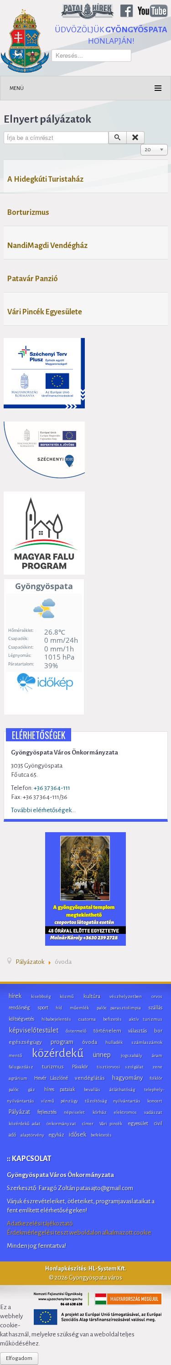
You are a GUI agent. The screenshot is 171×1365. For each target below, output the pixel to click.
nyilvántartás (126, 1100)
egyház (56, 1134)
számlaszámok (146, 1042)
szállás (155, 1007)
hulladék (114, 1042)
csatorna (87, 1019)
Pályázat (19, 1112)
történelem (107, 1031)
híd (59, 1007)
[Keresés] (118, 137)
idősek (77, 1134)
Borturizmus (28, 212)
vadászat (153, 1112)
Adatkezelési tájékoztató (40, 1223)
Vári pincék (110, 1123)
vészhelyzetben (125, 996)
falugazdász (21, 1066)
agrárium (18, 1078)
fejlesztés (47, 1112)
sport (43, 1007)
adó (12, 1134)
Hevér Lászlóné (50, 1078)
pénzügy (69, 1100)
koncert (154, 1100)
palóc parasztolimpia (119, 1007)
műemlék (79, 1007)
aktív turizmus (145, 1019)
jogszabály (131, 1055)
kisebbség (41, 996)
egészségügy (25, 1042)
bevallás (92, 1089)
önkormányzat (61, 1123)
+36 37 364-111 (52, 787)
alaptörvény (32, 1134)
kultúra (91, 996)
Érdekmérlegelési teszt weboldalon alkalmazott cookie (79, 1232)
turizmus (53, 1067)
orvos (156, 996)
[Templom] (85, 888)
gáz (31, 1089)
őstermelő (76, 1030)
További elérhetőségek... (43, 810)
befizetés (112, 1019)
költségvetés (21, 1019)
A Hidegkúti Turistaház (45, 179)
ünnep (102, 1054)
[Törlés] (135, 137)
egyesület (138, 1123)
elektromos (125, 1112)
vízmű (47, 1100)
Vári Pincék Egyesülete (44, 312)
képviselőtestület (33, 1030)
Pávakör (80, 1066)
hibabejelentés (56, 1019)
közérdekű (57, 1053)
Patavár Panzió (32, 279)
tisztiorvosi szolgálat (120, 1066)
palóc (14, 1089)
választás (137, 1030)
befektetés (101, 1134)
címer (87, 1123)
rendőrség (19, 1007)
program (62, 1041)
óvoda (89, 1042)
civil (158, 1123)
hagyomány (127, 1077)
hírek (15, 996)
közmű (67, 996)
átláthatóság (122, 1089)
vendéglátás (90, 1078)
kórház (100, 1112)
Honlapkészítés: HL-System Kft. (85, 1269)
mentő (15, 1055)
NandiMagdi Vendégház (47, 246)
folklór (156, 1078)
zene (157, 1066)
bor (158, 1031)
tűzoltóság (96, 1100)
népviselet (74, 1112)
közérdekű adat (25, 1123)
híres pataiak (59, 1089)
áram (157, 1055)
